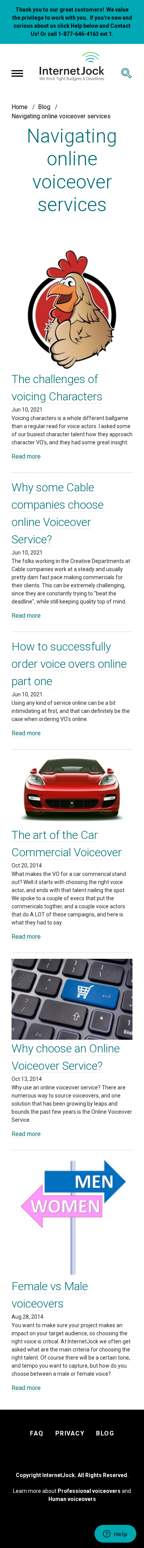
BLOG (105, 1433)
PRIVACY (70, 1433)
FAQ (37, 1433)
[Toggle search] (126, 73)
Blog (44, 107)
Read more (26, 457)
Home (20, 107)
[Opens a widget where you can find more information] (115, 1534)
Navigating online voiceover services (61, 116)
